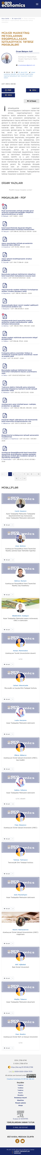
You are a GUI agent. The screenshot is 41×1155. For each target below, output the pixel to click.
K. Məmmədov (7, 459)
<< (2, 474)
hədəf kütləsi (29, 74)
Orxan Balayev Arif (24, 51)
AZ (14, 72)
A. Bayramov (6, 293)
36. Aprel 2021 (16, 18)
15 (16, 478)
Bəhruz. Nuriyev (20, 581)
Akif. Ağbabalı (20, 964)
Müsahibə (20, 1095)
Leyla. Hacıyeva (20, 720)
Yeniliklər (20, 1088)
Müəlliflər (20, 1100)
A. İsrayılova (6, 247)
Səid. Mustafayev (20, 895)
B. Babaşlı (5, 216)
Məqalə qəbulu (20, 1103)
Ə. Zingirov (5, 439)
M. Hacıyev (5, 231)
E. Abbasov (5, 392)
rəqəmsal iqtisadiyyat (10, 76)
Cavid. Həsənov (20, 511)
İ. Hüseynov (5, 309)
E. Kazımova (14, 439)
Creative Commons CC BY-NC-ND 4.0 (20, 1079)
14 (38, 474)
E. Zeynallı (5, 262)
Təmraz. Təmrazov (20, 860)
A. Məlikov (5, 341)
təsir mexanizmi (22, 76)
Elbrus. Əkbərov (20, 755)
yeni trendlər (21, 74)
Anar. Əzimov (20, 546)
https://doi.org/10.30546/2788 (22, 1067)
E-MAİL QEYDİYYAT (20, 1127)
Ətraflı (7, 525)
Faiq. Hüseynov (20, 825)
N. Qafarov (5, 408)
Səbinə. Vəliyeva (20, 790)
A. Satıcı (4, 278)
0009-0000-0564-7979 (23, 1071)
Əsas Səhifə (5, 18)
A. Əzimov (5, 326)
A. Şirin (4, 358)
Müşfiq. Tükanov (20, 999)
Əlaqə (20, 1105)
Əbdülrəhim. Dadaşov (20, 616)
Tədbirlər (20, 1085)
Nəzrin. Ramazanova (20, 930)
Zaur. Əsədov (20, 1034)
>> (24, 478)
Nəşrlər (20, 1093)
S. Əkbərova (6, 423)
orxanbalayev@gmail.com (26, 65)
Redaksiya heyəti (20, 1097)
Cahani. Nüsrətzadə (20, 685)
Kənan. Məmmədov (20, 651)
